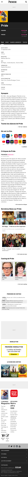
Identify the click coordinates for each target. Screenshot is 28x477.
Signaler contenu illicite (12, 475)
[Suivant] (26, 269)
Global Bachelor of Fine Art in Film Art (8, 471)
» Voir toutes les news (22, 254)
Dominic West (19, 62)
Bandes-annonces (15, 42)
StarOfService (19, 471)
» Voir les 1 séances (22, 126)
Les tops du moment (6, 460)
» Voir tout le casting (22, 284)
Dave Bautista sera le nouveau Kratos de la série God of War (13, 308)
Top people (4, 457)
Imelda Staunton (11, 62)
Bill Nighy (3, 62)
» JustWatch (24, 146)
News (7, 42)
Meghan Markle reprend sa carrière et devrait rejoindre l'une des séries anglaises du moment (12, 301)
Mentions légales (4, 475)
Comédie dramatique (6, 84)
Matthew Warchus (5, 58)
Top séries (3, 454)
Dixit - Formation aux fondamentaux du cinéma (10, 472)
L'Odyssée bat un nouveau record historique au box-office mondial (11, 305)
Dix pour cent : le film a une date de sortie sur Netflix (13, 298)
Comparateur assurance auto (6, 470)
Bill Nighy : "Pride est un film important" (14, 226)
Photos (25, 42)
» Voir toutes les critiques (21, 204)
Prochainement (5, 450)
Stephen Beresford (6, 67)
